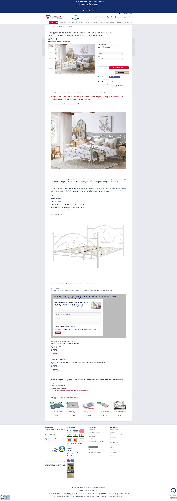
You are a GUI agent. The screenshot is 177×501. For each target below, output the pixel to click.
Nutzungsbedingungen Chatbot (117, 435)
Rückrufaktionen (114, 442)
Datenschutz (113, 453)
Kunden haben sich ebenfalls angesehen (68, 397)
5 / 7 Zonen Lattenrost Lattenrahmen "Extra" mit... (104, 412)
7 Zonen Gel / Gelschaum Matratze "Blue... (88, 412)
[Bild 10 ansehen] (82, 74)
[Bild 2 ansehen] (68, 74)
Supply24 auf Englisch (115, 445)
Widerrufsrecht (92, 444)
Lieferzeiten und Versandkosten (96, 441)
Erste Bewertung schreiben (63, 41)
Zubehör (53, 397)
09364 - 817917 (50, 434)
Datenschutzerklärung (91, 329)
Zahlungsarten (91, 436)
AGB (89, 450)
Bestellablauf (91, 430)
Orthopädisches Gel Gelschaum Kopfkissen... (73, 412)
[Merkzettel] (111, 17)
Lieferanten (113, 432)
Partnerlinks (113, 437)
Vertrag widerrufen (93, 447)
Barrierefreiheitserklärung (94, 452)
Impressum (112, 455)
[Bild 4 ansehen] (72, 74)
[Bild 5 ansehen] (73, 74)
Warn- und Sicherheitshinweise (92, 92)
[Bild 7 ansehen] (77, 74)
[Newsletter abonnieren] (64, 461)
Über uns (112, 448)
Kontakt (90, 439)
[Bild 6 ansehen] (75, 74)
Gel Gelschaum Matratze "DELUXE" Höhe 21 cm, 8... (57, 412)
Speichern (58, 333)
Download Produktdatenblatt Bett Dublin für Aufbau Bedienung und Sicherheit (70, 390)
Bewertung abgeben (104, 79)
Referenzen (113, 440)
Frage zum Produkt (107, 92)
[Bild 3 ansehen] (70, 74)
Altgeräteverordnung (64, 92)
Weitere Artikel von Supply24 (58, 385)
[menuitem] (100, 17)
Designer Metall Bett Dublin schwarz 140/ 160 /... (120, 412)
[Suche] (107, 17)
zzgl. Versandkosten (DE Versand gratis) (110, 46)
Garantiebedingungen (77, 92)
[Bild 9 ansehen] (80, 74)
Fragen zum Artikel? (56, 383)
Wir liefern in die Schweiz (116, 450)
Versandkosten (94, 487)
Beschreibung (53, 92)
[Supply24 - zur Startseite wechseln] (54, 16)
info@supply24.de (57, 355)
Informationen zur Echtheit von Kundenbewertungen (95, 433)
